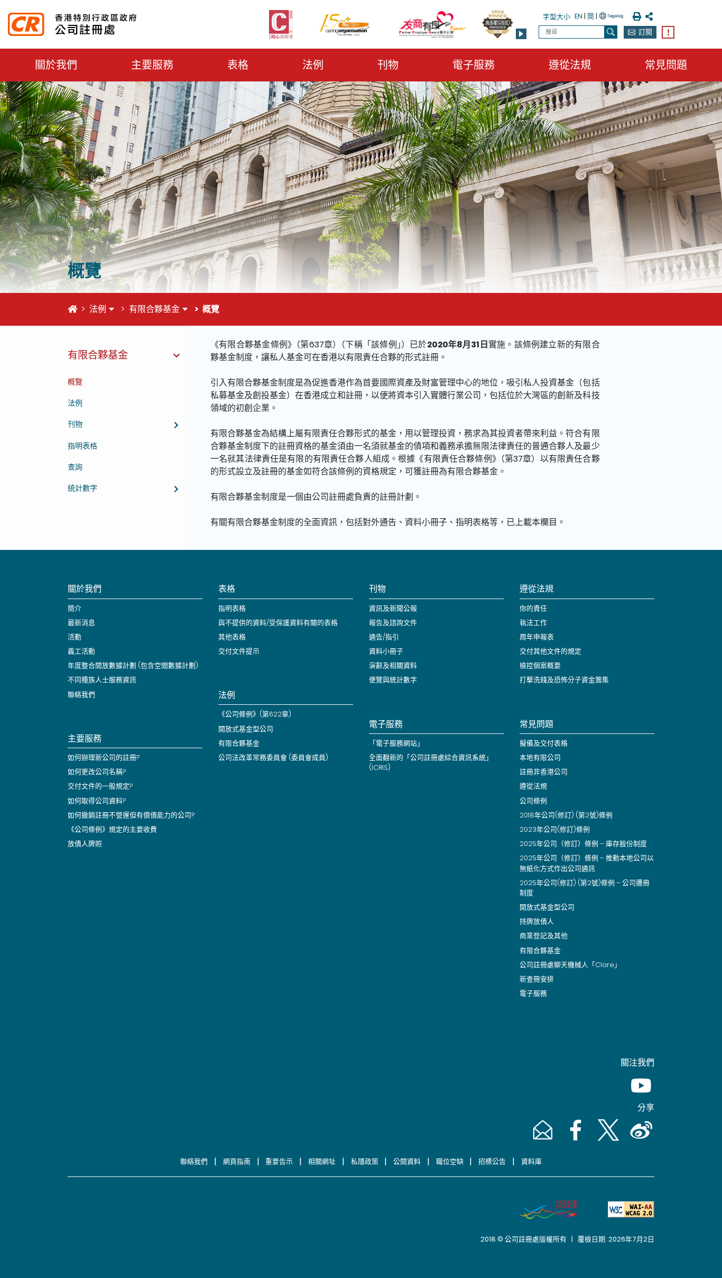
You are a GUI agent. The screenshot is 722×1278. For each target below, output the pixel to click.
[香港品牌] (544, 1210)
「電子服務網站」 (396, 743)
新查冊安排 (537, 978)
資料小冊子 (386, 651)
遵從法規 (570, 65)
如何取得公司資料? (97, 800)
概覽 (75, 381)
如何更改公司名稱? (97, 771)
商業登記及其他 (544, 935)
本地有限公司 (540, 757)
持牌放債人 (537, 921)
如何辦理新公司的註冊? (104, 757)
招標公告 (492, 1161)
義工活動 (81, 651)
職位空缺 (450, 1161)
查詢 (75, 467)
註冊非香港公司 (544, 771)
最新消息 (81, 622)
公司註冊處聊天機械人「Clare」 (570, 964)
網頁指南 (237, 1161)
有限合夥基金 (154, 309)
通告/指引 (384, 636)
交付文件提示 (239, 651)
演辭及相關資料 (393, 665)
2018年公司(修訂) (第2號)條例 (566, 815)
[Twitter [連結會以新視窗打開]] (607, 1140)
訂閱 (645, 32)
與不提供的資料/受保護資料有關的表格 (278, 622)
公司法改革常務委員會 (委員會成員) (273, 757)
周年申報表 (537, 636)
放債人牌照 (85, 843)
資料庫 (531, 1161)
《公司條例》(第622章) (254, 714)
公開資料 (407, 1161)
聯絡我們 (81, 694)
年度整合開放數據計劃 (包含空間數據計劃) (133, 665)
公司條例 (533, 800)
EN (578, 16)
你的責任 (533, 608)
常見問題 (666, 65)
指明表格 (82, 445)
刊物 (388, 65)
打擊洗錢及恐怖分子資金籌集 (564, 679)
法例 (312, 65)
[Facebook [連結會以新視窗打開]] (574, 1140)
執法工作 (533, 622)
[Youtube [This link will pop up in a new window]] (639, 1096)
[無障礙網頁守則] (626, 1210)
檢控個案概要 (540, 665)
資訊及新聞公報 (393, 608)
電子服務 (473, 65)
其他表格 (232, 636)
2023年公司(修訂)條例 (555, 829)
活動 (74, 636)
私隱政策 (364, 1161)
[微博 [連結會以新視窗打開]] (639, 1140)
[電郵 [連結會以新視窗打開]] (541, 1140)
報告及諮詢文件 (393, 622)
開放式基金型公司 (245, 728)
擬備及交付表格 (544, 743)
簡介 (74, 608)
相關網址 (322, 1161)
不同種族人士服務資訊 (102, 679)
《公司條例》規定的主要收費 (112, 829)
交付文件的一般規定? (100, 785)
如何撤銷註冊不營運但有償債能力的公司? (131, 815)
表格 (237, 65)
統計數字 (82, 488)
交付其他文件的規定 (550, 651)
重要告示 (279, 1161)
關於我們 (56, 65)
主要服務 (152, 65)
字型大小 (556, 16)
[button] (521, 34)
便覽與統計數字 (393, 679)
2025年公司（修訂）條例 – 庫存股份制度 (583, 843)
